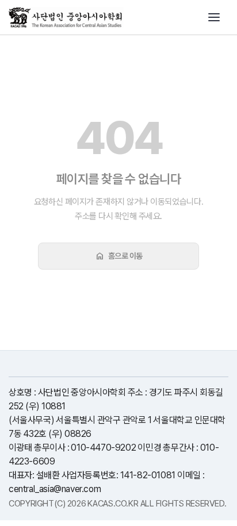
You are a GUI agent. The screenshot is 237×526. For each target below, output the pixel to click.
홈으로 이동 (118, 255)
